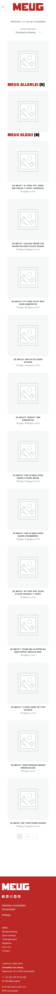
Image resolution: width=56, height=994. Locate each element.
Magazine (7, 943)
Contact (6, 950)
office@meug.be (12, 981)
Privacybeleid (8, 909)
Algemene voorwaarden (14, 905)
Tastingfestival (9, 939)
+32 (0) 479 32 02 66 (15, 977)
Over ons (6, 947)
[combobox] (28, 33)
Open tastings (9, 935)
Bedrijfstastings (9, 931)
